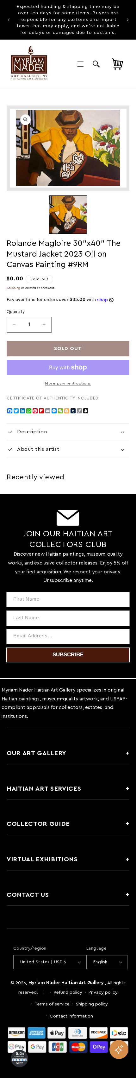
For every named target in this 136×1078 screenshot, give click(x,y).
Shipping (13, 288)
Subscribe (68, 655)
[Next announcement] (127, 20)
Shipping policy (92, 1004)
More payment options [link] (68, 383)
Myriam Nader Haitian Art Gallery (66, 982)
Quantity (16, 311)
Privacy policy (103, 992)
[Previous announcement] (8, 20)
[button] (80, 63)
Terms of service (52, 1004)
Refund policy (68, 992)
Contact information (71, 1016)
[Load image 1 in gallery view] (68, 214)
